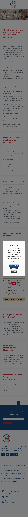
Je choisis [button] (14, 271)
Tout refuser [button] (14, 268)
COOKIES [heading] (14, 245)
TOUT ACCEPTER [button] (14, 265)
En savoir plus (14, 261)
